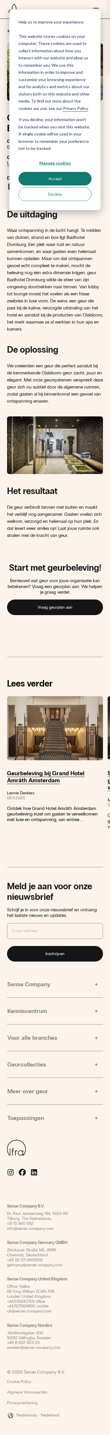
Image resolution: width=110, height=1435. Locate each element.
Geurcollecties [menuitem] (26, 1064)
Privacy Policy (75, 108)
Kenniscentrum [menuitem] (27, 1010)
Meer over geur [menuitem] (27, 1091)
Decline (55, 194)
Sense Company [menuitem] (28, 984)
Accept (55, 178)
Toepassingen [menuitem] (25, 1117)
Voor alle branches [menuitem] (32, 1037)
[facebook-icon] (22, 1172)
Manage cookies (55, 162)
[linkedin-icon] (34, 1172)
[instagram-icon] (10, 1172)
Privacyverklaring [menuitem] (22, 1402)
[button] (55, 1415)
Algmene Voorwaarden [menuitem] (27, 1392)
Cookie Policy (19, 1381)
